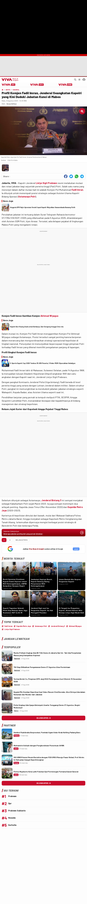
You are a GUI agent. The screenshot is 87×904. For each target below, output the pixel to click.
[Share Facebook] (65, 176)
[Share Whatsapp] (76, 176)
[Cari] (75, 79)
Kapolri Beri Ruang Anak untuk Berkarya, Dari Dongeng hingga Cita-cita (36, 327)
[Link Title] (7, 655)
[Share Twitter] (71, 176)
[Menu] (79, 79)
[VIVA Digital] (8, 84)
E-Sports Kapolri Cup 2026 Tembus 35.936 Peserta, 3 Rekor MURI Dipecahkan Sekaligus (42, 363)
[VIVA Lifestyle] (37, 84)
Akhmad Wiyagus (49, 315)
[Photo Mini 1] (5, 167)
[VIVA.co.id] (9, 79)
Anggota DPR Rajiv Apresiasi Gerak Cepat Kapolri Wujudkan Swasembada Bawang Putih (42, 207)
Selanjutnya (22, 540)
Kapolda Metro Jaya (23, 626)
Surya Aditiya (11, 104)
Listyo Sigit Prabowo (46, 183)
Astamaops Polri (26, 196)
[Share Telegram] (82, 176)
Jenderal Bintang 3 (51, 500)
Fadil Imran (77, 189)
